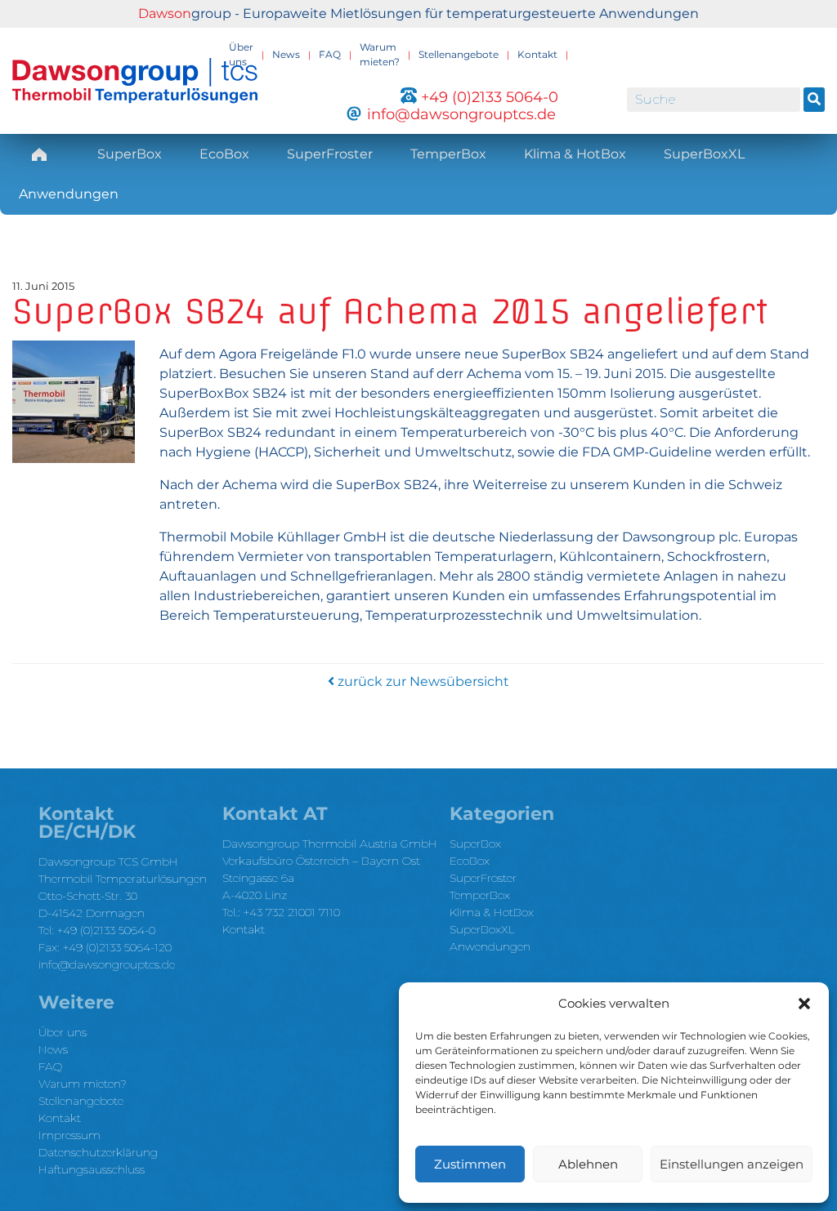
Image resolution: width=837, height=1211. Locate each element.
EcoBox (224, 154)
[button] (804, 1003)
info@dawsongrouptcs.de (106, 964)
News (286, 54)
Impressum (69, 1135)
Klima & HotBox (575, 154)
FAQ (330, 54)
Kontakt (537, 54)
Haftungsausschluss (91, 1169)
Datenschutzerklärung (98, 1152)
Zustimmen (470, 1164)
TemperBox (448, 154)
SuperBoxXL (704, 154)
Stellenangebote (458, 54)
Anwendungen (69, 194)
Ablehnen (588, 1164)
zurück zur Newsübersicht (421, 681)
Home (39, 154)
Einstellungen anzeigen (731, 1164)
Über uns (241, 54)
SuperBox (129, 154)
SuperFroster (330, 154)
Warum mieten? (380, 54)
